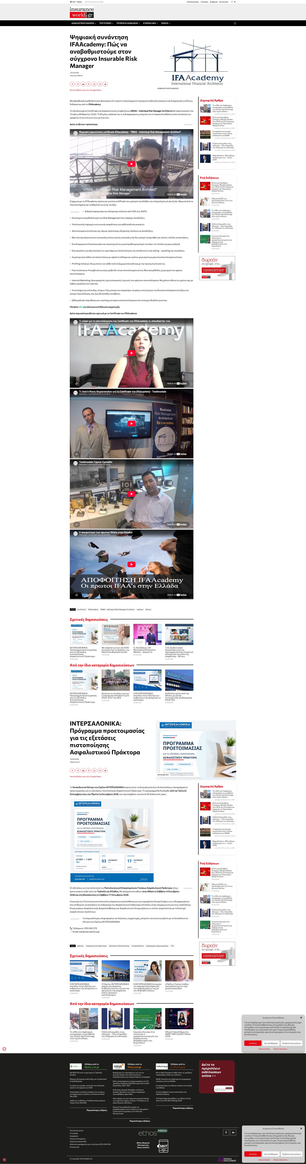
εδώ (81, 307)
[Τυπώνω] (105, 84)
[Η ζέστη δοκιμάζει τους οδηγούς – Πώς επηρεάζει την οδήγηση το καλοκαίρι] (205, 227)
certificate (81, 609)
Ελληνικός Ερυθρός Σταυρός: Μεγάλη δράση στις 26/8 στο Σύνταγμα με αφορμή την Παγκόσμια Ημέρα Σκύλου (223, 121)
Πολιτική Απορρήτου (280, 1159)
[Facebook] (231, 1)
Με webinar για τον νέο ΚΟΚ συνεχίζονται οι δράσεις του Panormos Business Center (115, 649)
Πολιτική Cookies (264, 1159)
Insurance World (76, 75)
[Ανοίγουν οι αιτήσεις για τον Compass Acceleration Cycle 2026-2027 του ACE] (116, 680)
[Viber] (88, 84)
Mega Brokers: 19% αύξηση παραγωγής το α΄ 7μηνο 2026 (224, 157)
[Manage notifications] (4, 1160)
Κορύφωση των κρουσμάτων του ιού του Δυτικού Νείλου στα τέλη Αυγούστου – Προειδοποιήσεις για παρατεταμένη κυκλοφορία (131, 1075)
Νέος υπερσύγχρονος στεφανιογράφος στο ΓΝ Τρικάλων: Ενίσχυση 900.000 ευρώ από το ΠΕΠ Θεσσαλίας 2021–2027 (131, 1083)
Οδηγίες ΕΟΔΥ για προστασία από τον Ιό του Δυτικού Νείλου (222, 200)
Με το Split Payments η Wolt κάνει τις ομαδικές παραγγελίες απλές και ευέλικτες (174, 1074)
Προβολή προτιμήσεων (291, 1154)
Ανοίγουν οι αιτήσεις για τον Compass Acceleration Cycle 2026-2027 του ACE (115, 695)
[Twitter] (77, 84)
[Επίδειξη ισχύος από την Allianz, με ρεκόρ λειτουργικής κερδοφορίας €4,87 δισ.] (179, 680)
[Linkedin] (234, 1)
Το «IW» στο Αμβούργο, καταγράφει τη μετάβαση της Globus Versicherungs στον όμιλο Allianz (223, 108)
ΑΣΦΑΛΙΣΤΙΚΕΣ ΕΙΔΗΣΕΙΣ (168, 88)
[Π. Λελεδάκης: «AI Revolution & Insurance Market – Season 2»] (147, 634)
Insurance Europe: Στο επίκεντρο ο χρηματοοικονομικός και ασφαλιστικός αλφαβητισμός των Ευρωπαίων (222, 241)
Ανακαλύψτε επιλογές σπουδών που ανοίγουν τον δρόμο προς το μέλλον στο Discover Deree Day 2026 (87, 1094)
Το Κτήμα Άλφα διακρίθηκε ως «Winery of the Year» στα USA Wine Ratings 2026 (173, 1099)
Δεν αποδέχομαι (271, 1154)
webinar (140, 609)
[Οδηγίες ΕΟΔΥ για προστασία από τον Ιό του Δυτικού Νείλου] (205, 202)
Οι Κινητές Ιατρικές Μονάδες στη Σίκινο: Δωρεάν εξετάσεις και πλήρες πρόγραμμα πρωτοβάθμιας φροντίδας (129, 1092)
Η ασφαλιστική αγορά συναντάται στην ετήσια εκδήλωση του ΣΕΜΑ (222, 133)
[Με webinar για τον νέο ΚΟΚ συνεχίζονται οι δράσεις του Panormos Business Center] (116, 634)
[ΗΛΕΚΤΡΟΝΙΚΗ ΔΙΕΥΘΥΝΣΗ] (99, 84)
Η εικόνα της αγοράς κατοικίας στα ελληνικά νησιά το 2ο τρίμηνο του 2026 (87, 1086)
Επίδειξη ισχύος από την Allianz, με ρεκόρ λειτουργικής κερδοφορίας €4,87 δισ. (178, 696)
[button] (301, 1128)
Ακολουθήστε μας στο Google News (85, 90)
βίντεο (148, 609)
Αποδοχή (253, 1154)
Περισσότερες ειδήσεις (97, 1110)
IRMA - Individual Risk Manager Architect (117, 609)
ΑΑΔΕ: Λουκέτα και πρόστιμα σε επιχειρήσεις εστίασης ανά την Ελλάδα (173, 1080)
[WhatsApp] (94, 84)
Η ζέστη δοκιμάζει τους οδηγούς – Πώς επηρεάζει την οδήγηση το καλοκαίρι (223, 145)
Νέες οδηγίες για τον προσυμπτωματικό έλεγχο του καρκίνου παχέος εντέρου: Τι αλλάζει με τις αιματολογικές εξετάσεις (131, 1100)
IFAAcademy (93, 609)
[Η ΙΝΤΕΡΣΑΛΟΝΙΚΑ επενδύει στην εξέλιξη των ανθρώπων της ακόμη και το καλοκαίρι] (147, 680)
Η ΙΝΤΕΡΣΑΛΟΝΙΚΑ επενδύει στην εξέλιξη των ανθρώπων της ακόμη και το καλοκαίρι (147, 696)
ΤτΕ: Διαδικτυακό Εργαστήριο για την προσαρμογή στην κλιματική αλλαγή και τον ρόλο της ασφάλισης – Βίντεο (179, 652)
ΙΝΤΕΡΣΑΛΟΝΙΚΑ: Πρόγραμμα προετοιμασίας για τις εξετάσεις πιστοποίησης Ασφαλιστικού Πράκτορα (83, 652)
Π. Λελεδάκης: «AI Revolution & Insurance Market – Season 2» (144, 649)
